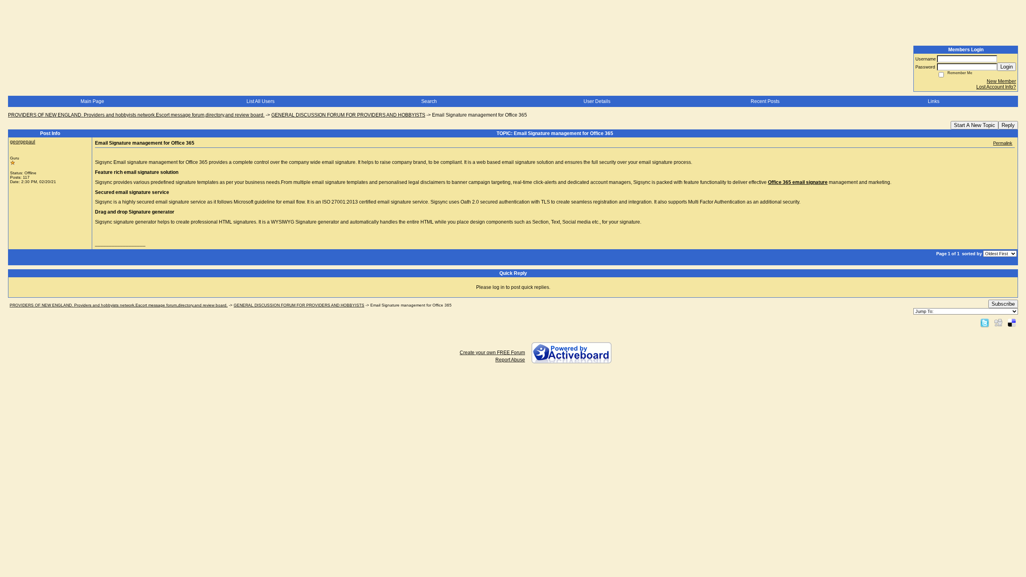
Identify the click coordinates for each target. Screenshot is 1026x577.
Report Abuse (510, 360)
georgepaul (22, 142)
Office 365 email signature (798, 182)
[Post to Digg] (998, 322)
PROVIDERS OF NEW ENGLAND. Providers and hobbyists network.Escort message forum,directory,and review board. (136, 115)
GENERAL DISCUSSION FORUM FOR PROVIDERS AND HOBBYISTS (348, 115)
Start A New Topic (974, 125)
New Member (1001, 81)
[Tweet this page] (984, 322)
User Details (597, 101)
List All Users (260, 101)
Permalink (1002, 143)
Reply (1008, 125)
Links (933, 101)
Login (1006, 67)
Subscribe (1003, 304)
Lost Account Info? (996, 87)
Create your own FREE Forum (492, 352)
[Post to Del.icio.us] (1012, 322)
